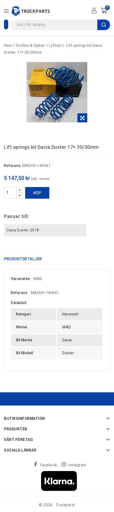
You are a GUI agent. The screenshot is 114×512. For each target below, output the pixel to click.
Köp (37, 193)
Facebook (48, 465)
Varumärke (20, 279)
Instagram (77, 465)
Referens (19, 293)
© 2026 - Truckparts (57, 505)
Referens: (12, 166)
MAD (38, 279)
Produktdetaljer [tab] (23, 259)
